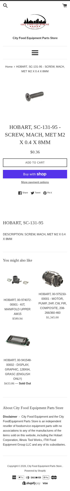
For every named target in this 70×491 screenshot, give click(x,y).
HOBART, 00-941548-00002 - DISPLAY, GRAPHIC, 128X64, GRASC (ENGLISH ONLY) (18, 369)
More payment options (35, 182)
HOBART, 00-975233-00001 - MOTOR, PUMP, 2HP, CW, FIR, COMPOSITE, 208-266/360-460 (52, 303)
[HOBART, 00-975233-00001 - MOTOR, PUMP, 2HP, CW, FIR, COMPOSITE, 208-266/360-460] (52, 278)
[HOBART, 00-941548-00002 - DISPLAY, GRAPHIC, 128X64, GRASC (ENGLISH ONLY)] (17, 341)
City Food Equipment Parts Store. (44, 466)
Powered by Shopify (35, 470)
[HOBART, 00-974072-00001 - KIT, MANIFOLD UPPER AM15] (17, 281)
